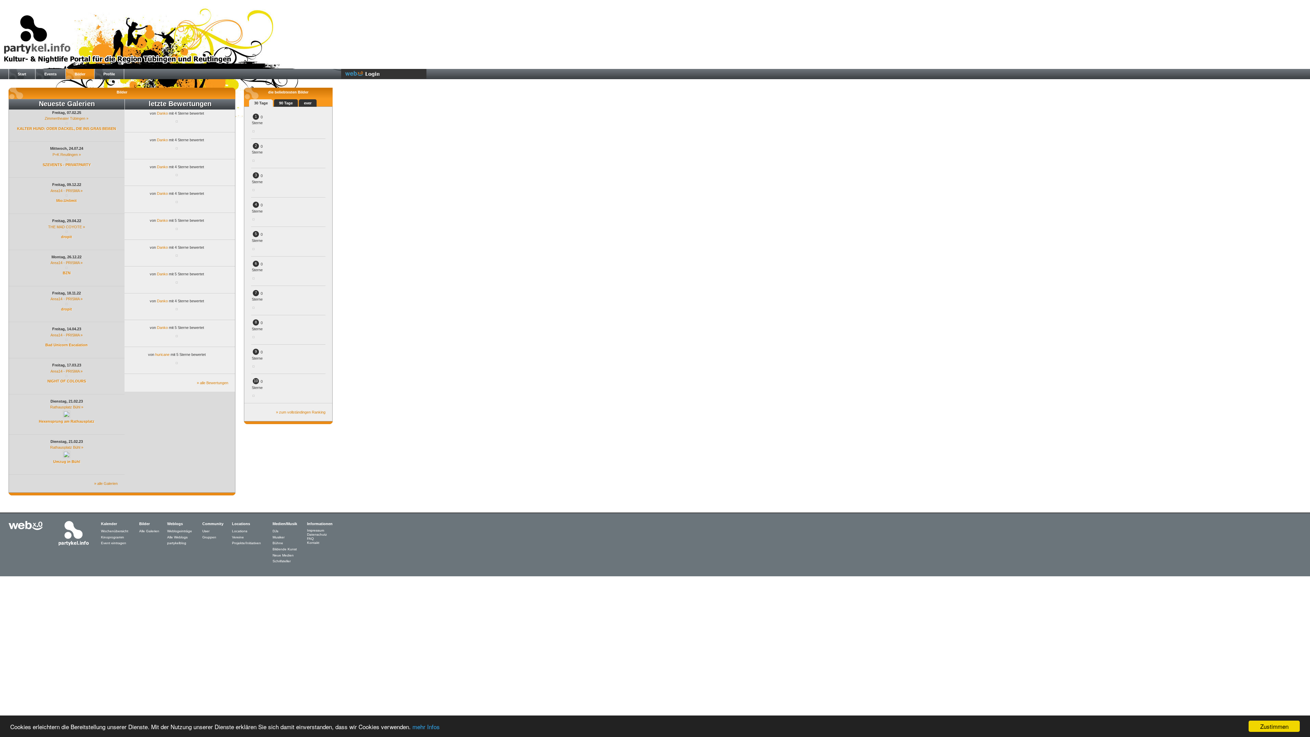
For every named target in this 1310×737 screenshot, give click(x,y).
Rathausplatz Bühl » (66, 407)
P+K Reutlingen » (67, 155)
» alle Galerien (106, 483)
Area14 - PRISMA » (66, 191)
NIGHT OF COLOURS (66, 381)
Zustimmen (1274, 726)
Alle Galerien (149, 531)
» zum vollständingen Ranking (300, 412)
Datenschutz (317, 534)
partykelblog (176, 543)
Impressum (315, 530)
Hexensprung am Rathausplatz (66, 421)
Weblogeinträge (179, 531)
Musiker (279, 537)
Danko (162, 113)
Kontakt (313, 543)
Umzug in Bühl (66, 462)
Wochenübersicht (114, 531)
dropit (66, 237)
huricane (162, 354)
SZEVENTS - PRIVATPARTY (67, 165)
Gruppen (209, 537)
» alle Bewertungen (212, 383)
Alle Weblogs (177, 537)
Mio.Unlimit (66, 201)
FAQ (310, 538)
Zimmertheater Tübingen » (66, 118)
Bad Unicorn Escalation (66, 345)
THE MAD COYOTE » (66, 227)
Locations (239, 531)
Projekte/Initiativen (246, 543)
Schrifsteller (282, 561)
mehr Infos (426, 726)
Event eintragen (113, 543)
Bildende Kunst (285, 549)
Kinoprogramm (112, 537)
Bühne (278, 543)
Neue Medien (283, 555)
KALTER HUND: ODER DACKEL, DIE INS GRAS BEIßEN (66, 129)
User (205, 531)
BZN (67, 273)
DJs (275, 531)
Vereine (238, 537)
